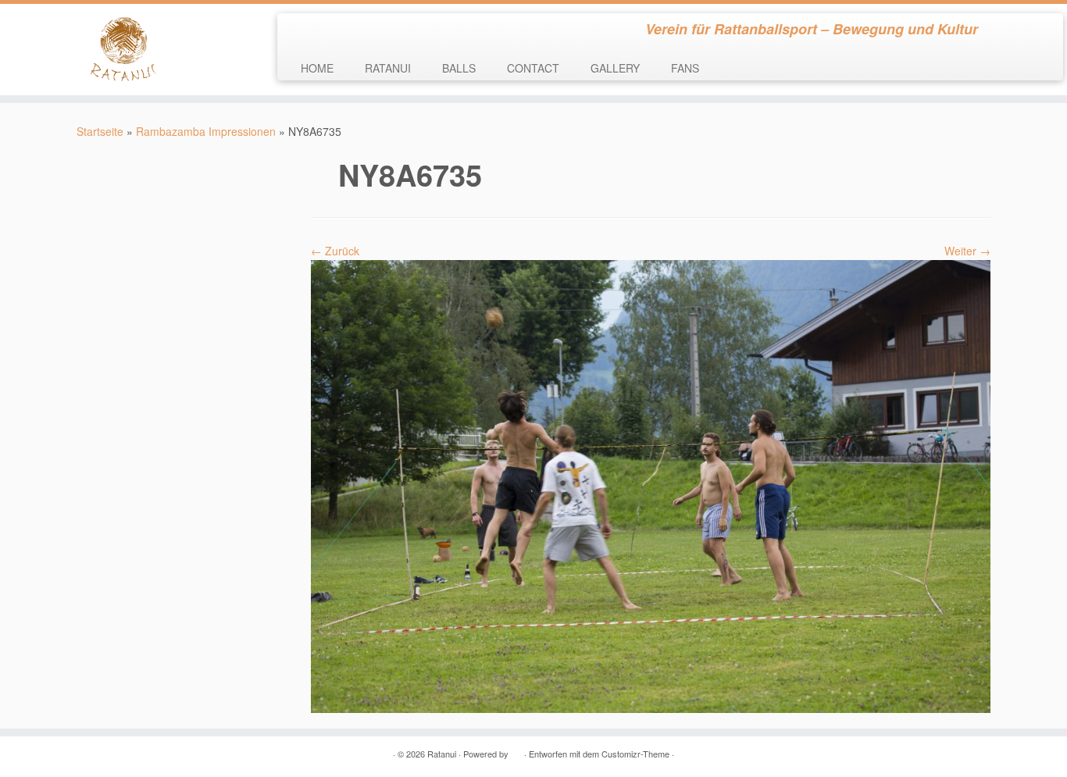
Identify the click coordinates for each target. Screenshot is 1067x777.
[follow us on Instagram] (362, 31)
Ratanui (441, 753)
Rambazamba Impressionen (206, 131)
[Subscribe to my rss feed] (299, 31)
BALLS (459, 68)
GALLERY (615, 68)
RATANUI (388, 68)
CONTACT (533, 68)
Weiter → (967, 250)
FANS (685, 68)
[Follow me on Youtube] (341, 31)
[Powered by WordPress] (516, 750)
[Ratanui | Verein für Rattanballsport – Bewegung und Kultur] (123, 49)
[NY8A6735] (650, 485)
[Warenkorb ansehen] (1034, 23)
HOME (317, 68)
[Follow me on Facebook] (320, 31)
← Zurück (335, 250)
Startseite (100, 131)
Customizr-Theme (635, 753)
